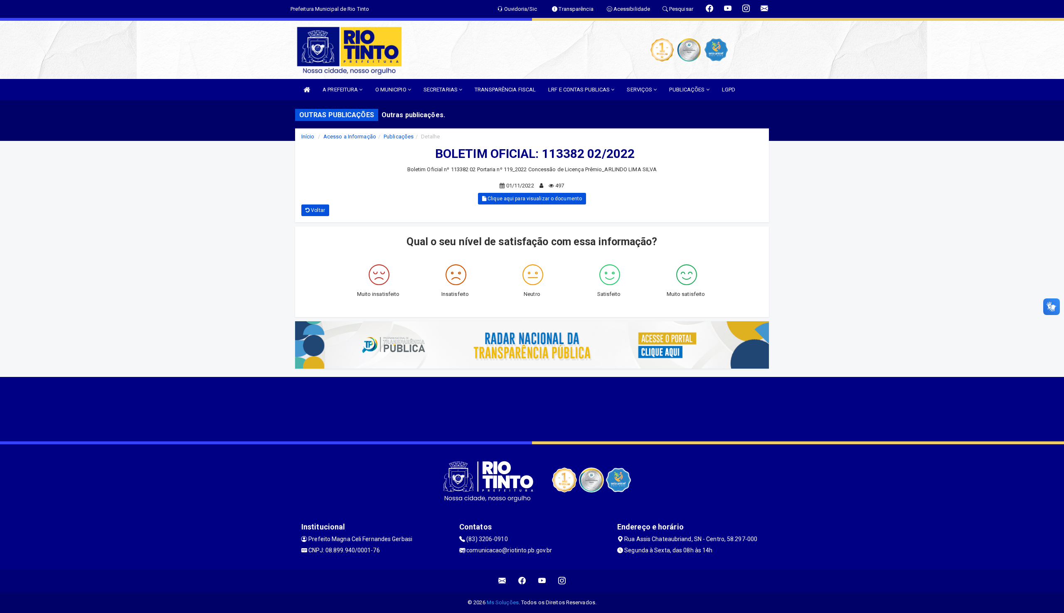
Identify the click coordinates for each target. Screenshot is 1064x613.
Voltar (317, 210)
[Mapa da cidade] (532, 408)
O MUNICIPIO (391, 89)
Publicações (399, 136)
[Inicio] (306, 89)
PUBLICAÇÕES (687, 89)
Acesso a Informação (349, 136)
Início (308, 136)
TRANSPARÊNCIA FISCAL (505, 89)
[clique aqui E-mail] (502, 581)
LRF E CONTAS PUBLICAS (579, 89)
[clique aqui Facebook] (522, 581)
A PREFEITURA (341, 89)
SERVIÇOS (640, 89)
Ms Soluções (503, 602)
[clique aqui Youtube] (542, 581)
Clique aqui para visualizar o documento (534, 199)
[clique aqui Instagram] (562, 581)
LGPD (728, 89)
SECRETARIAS (441, 89)
